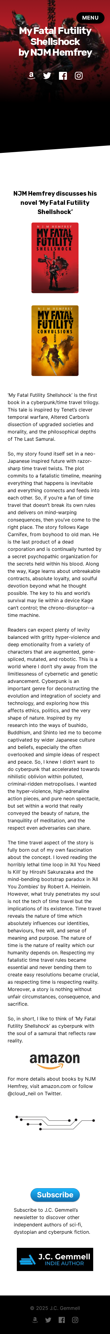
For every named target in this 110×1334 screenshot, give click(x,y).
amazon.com (56, 1086)
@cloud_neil (22, 1093)
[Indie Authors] (55, 1162)
